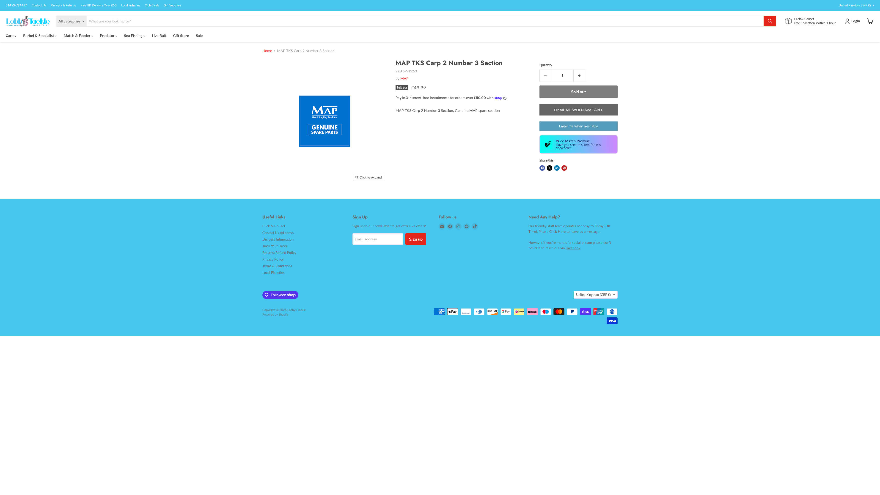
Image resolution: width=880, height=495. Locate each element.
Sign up (416, 239)
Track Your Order (274, 246)
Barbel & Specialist (39, 35)
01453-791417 (16, 5)
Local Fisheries (130, 5)
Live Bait (159, 35)
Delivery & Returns (63, 5)
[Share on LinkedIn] (557, 168)
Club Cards (152, 5)
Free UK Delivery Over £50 (98, 5)
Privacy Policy (273, 259)
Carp (10, 35)
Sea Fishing (133, 35)
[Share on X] (549, 168)
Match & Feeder (77, 35)
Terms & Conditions (277, 266)
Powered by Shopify (275, 314)
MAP (404, 78)
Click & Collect (273, 226)
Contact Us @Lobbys (278, 233)
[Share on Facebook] (542, 168)
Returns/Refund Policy (279, 252)
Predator (107, 35)
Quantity (545, 65)
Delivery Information (278, 239)
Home (267, 51)
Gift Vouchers (173, 5)
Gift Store (181, 35)
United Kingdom (855, 5)
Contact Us (39, 5)
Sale (199, 35)
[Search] (770, 21)
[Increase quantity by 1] (579, 75)
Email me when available (578, 126)
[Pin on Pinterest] (564, 168)
